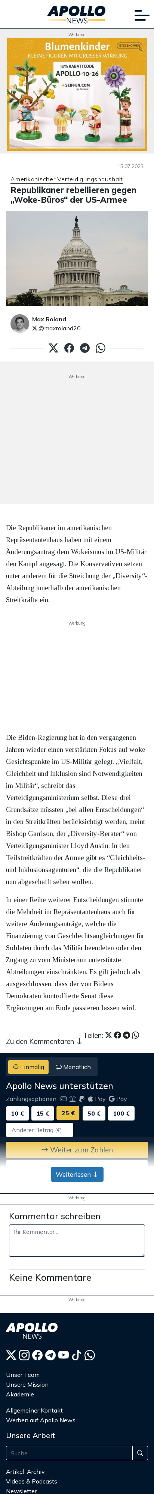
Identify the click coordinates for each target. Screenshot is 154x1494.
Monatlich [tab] (76, 1067)
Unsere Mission (27, 1384)
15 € (42, 1113)
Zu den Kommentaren (41, 1041)
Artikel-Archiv (25, 1471)
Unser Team (23, 1374)
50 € (94, 1113)
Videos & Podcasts (31, 1481)
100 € (121, 1113)
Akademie (20, 1394)
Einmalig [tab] (31, 1067)
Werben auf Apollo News (41, 1420)
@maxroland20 (59, 328)
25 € (68, 1113)
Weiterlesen (74, 1174)
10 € (17, 1113)
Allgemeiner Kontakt (34, 1410)
